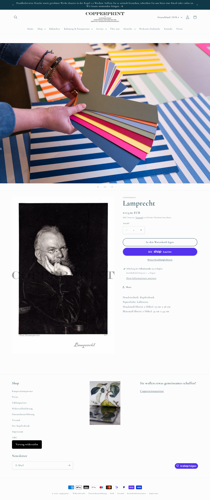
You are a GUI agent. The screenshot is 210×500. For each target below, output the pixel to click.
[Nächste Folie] (112, 186)
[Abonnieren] (69, 465)
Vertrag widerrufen (27, 444)
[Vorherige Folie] (98, 186)
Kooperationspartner (22, 391)
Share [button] (129, 287)
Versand (139, 217)
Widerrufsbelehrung (22, 408)
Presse (15, 396)
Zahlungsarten (19, 402)
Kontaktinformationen (136, 493)
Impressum (17, 431)
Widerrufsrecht (79, 493)
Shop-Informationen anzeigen (141, 278)
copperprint (64, 493)
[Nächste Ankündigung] (197, 5)
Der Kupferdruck (21, 425)
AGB (112, 493)
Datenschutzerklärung (23, 414)
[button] (15, 17)
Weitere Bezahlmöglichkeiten (159, 259)
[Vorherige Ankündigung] (13, 5)
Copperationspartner (152, 391)
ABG (14, 437)
